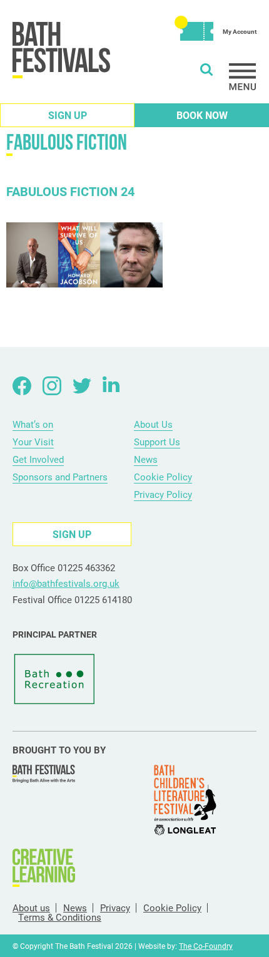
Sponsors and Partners (60, 476)
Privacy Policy (163, 494)
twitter (82, 385)
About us (31, 908)
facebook (22, 385)
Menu (242, 76)
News (146, 459)
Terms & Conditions (59, 917)
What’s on (33, 424)
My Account (239, 31)
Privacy (115, 908)
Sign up (67, 115)
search (206, 69)
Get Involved (38, 459)
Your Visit (33, 441)
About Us (153, 424)
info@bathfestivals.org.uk (66, 583)
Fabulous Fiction (66, 141)
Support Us (157, 441)
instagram (52, 385)
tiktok (142, 385)
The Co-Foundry (206, 946)
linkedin (112, 385)
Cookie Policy (163, 476)
